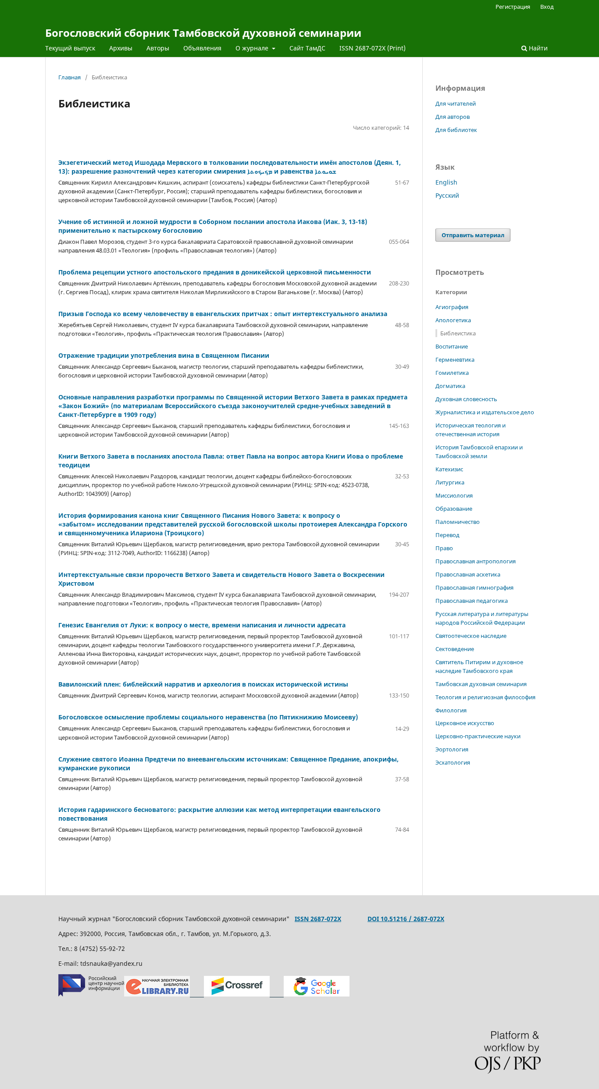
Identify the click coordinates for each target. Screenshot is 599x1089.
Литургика (449, 482)
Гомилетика (452, 373)
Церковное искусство (464, 723)
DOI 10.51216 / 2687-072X (405, 919)
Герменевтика (454, 359)
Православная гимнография (474, 587)
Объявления (202, 48)
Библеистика (458, 333)
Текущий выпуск (70, 48)
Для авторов (452, 117)
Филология (451, 710)
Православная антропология (475, 561)
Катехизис (449, 469)
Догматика (450, 386)
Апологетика (453, 320)
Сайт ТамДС (307, 48)
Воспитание (451, 346)
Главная (69, 77)
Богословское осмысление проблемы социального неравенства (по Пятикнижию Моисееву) (208, 717)
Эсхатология (452, 762)
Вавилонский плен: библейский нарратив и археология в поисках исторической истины (203, 684)
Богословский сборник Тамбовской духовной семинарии (203, 32)
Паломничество (457, 522)
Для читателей (455, 103)
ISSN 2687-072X (318, 919)
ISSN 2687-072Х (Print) (372, 48)
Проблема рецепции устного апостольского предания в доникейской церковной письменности (214, 272)
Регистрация (513, 7)
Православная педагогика (471, 601)
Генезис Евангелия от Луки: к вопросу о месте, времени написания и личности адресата (202, 625)
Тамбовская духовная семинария (481, 684)
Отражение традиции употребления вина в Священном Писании (163, 355)
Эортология (451, 749)
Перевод (447, 535)
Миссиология (454, 495)
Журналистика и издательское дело (484, 412)
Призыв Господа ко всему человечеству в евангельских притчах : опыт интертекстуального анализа (222, 314)
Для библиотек (456, 130)
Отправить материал (473, 235)
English (446, 182)
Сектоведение (454, 649)
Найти (537, 48)
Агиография (451, 307)
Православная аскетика (467, 574)
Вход (547, 7)
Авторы (157, 48)
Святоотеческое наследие (470, 636)
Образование (453, 508)
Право (444, 548)
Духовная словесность (466, 399)
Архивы (120, 48)
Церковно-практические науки (478, 736)
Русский (447, 195)
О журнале (252, 48)
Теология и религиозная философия (485, 697)
